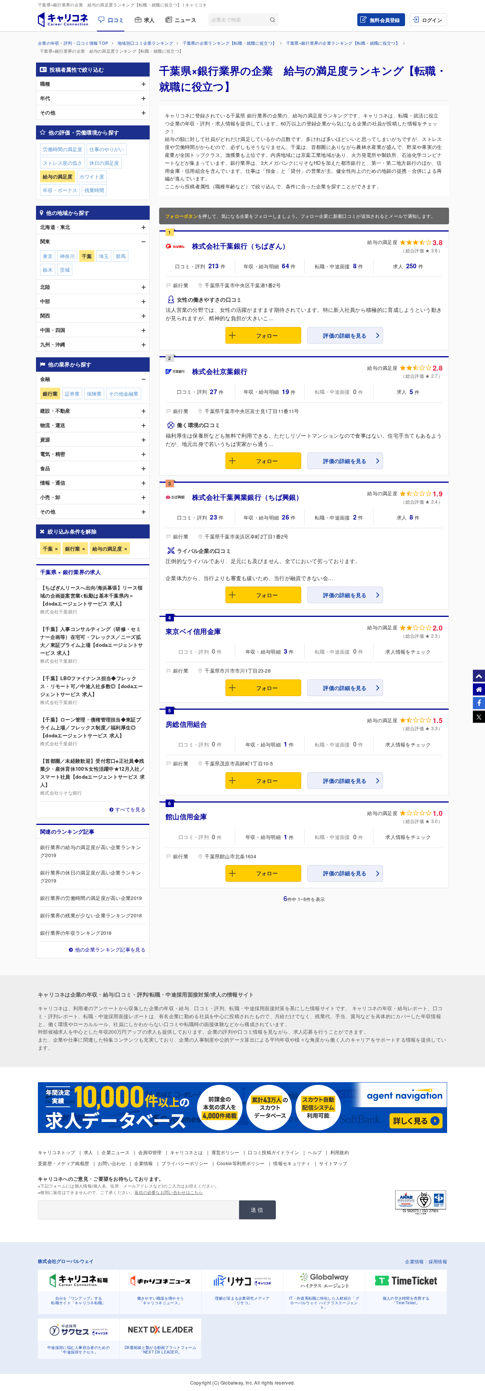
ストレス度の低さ (62, 162)
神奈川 (67, 256)
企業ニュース (116, 1152)
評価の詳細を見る (344, 335)
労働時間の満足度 (62, 149)
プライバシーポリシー (184, 1163)
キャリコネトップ (56, 1152)
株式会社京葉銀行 (219, 371)
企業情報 (143, 1163)
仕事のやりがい (106, 149)
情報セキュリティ (291, 1163)
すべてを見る (130, 809)
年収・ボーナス (60, 190)
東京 (48, 256)
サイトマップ (333, 1163)
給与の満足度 (107, 548)
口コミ (116, 19)
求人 (149, 19)
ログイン (432, 19)
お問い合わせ (112, 1163)
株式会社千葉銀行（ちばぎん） (240, 246)
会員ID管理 (150, 1152)
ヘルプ (315, 1152)
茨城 (65, 269)
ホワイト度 (92, 176)
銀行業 (72, 548)
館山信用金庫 (186, 816)
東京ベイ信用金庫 (193, 631)
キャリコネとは (186, 1152)
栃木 (48, 269)
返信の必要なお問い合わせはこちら (169, 1192)
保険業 (94, 393)
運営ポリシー (225, 1152)
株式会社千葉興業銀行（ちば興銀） (247, 497)
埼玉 (104, 256)
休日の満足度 (104, 162)
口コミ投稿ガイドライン (273, 1152)
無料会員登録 (385, 19)
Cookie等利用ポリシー (241, 1163)
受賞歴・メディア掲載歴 (63, 1163)
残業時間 (94, 190)
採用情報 (438, 1261)
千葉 (48, 548)
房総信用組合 (186, 724)
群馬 (121, 256)
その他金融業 (123, 393)
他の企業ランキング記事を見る (110, 949)
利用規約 (339, 1152)
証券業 (72, 393)
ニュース (185, 19)
